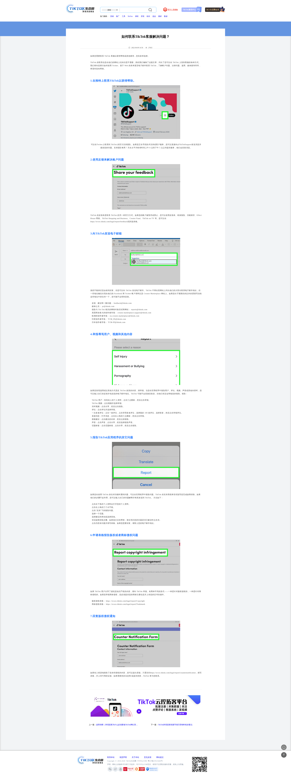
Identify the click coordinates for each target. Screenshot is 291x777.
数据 (165, 16)
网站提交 (160, 757)
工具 (123, 16)
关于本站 (135, 757)
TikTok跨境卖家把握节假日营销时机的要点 (175, 725)
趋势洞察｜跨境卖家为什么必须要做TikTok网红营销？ (117, 725)
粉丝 (148, 16)
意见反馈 (147, 757)
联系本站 (110, 757)
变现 (142, 16)
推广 (117, 16)
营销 (112, 16)
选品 (154, 16)
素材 (160, 16)
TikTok (130, 16)
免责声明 (123, 757)
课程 (136, 16)
